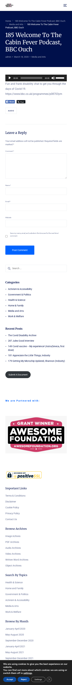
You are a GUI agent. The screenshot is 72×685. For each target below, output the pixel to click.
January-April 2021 (15, 646)
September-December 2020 (19, 640)
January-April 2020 (15, 628)
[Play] (9, 78)
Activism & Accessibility (20, 289)
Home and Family (14, 588)
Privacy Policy (12, 513)
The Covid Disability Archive (22, 335)
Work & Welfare (16, 316)
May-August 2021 (14, 652)
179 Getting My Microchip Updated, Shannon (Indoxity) (36, 361)
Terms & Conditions (15, 495)
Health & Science (16, 300)
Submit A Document (18, 374)
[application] (36, 78)
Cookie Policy (12, 507)
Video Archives (13, 553)
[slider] (60, 78)
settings (27, 673)
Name (8, 185)
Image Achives (12, 536)
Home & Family (16, 305)
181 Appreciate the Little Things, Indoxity (29, 355)
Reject (23, 679)
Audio (11, 111)
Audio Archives (13, 548)
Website (8, 217)
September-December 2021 (19, 658)
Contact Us (11, 519)
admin (8, 57)
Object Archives (13, 565)
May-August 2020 (14, 634)
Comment (9, 151)
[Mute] (53, 78)
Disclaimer (10, 501)
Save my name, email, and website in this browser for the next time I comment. (34, 234)
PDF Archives (12, 542)
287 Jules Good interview (21, 340)
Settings (38, 679)
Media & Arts (12, 606)
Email (7, 201)
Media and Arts (38, 57)
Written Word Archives (16, 559)
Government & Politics (19, 294)
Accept (10, 679)
